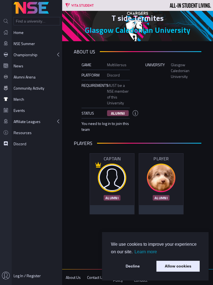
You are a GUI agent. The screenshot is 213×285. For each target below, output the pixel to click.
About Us (73, 277)
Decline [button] (133, 266)
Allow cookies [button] (178, 266)
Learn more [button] (146, 251)
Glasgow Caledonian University (137, 30)
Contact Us (96, 277)
